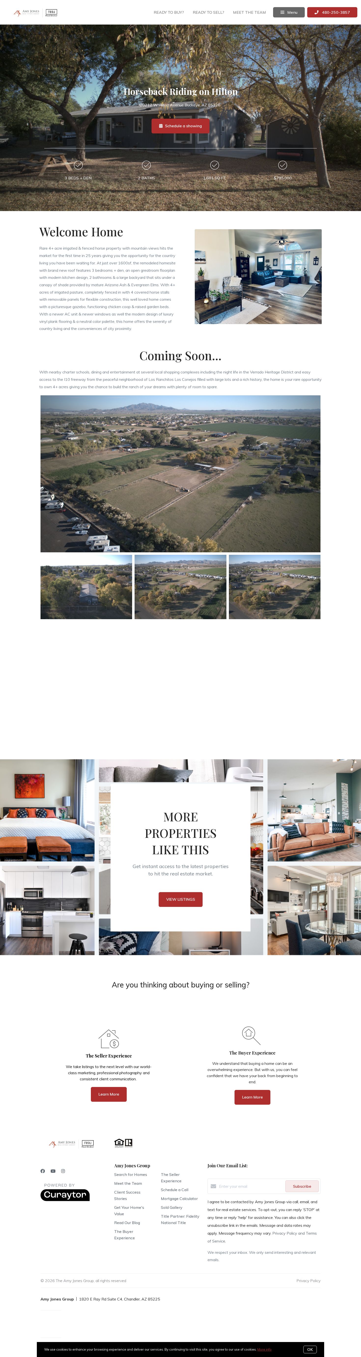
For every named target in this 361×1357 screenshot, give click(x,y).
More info (264, 1349)
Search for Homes (130, 1174)
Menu (291, 12)
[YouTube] (53, 1171)
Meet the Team (128, 1183)
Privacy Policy (308, 1280)
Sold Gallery (171, 1207)
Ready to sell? (208, 12)
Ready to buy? (169, 12)
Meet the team (249, 12)
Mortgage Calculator (179, 1198)
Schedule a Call (174, 1189)
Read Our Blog (127, 1222)
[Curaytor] (65, 1199)
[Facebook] (43, 1171)
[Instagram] (63, 1171)
